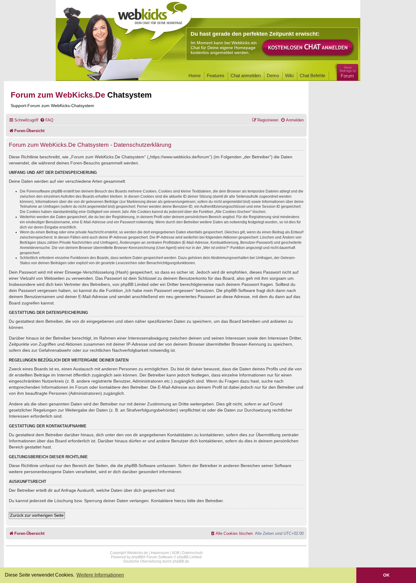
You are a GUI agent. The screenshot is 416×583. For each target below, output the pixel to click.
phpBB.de (181, 561)
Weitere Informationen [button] (100, 575)
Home (195, 75)
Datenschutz (192, 553)
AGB (175, 553)
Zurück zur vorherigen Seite (37, 515)
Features (215, 75)
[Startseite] (153, 19)
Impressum (160, 553)
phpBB (137, 557)
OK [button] (386, 575)
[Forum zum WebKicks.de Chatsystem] (346, 71)
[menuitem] (46, 120)
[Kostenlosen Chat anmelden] (308, 47)
